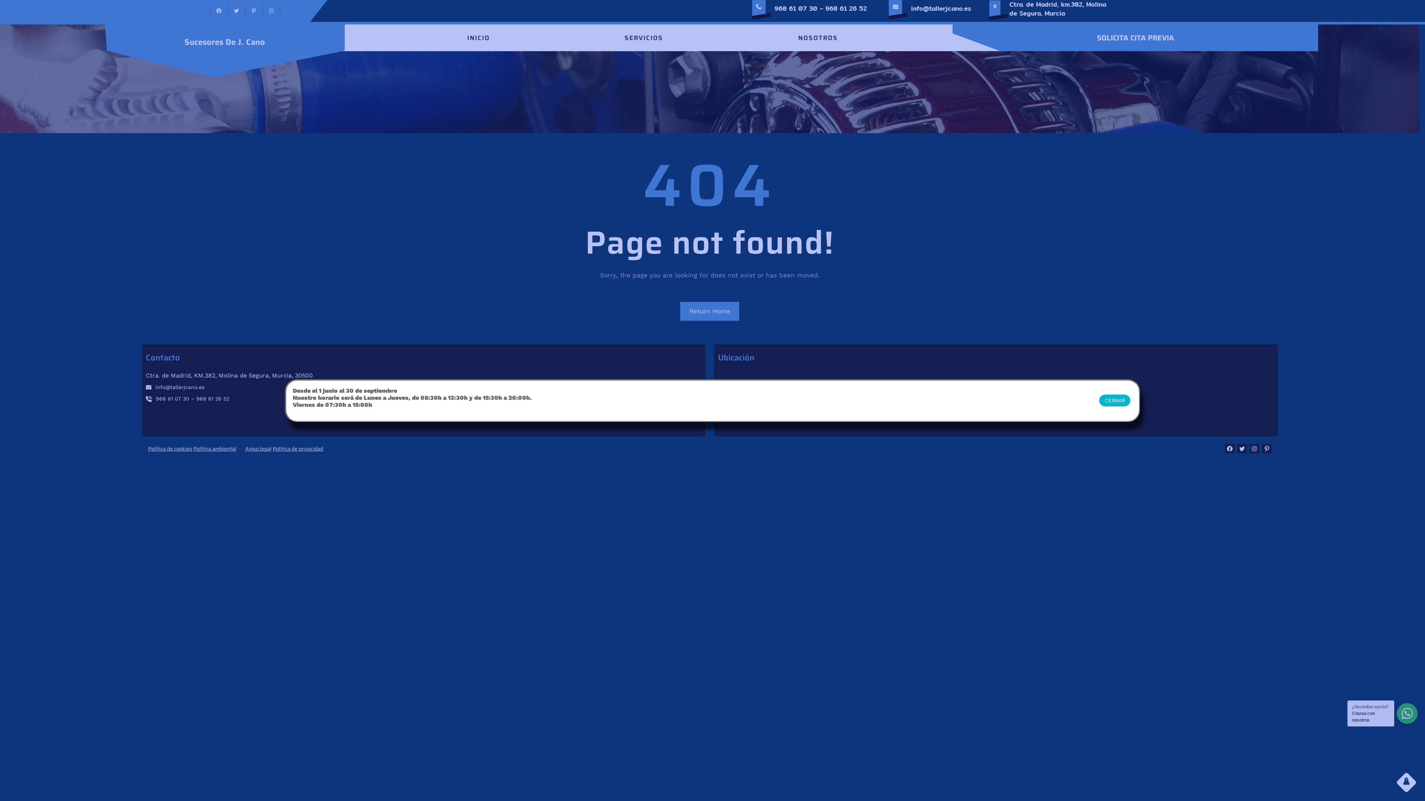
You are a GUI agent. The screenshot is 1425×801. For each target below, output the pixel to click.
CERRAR (1115, 400)
